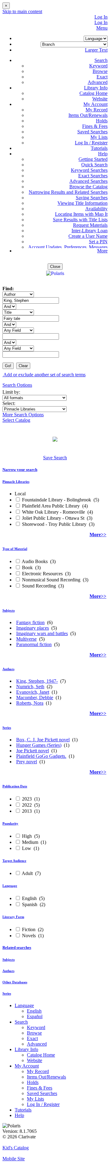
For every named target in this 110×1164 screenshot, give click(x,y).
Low (26, 848)
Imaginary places (32, 628)
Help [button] (103, 153)
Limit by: (11, 392)
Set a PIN (98, 241)
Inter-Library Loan (90, 230)
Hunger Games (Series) (38, 745)
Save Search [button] (55, 457)
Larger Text (96, 49)
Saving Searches (92, 197)
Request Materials (90, 225)
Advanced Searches (88, 181)
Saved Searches (92, 131)
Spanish (29, 904)
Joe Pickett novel (32, 750)
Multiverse (26, 639)
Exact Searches (93, 175)
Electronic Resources (42, 573)
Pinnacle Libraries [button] (15, 481)
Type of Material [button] (14, 549)
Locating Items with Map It (81, 214)
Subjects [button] (8, 610)
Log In (101, 17)
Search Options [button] (17, 385)
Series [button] (6, 727)
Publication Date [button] (14, 786)
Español (34, 1016)
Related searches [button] (16, 947)
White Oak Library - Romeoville (53, 512)
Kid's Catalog (15, 1147)
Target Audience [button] (14, 860)
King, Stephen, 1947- (37, 681)
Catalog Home (93, 93)
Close (55, 266)
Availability (96, 208)
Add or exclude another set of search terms (44, 374)
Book (27, 567)
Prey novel (26, 761)
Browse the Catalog (88, 186)
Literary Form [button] (13, 917)
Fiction (29, 929)
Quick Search (94, 164)
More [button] (102, 250)
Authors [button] (8, 669)
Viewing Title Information (82, 203)
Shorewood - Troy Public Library (54, 524)
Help (19, 1115)
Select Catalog (16, 420)
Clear (23, 365)
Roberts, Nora (29, 703)
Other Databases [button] (14, 982)
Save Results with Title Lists (80, 219)
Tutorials (99, 148)
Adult (27, 873)
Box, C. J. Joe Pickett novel (43, 739)
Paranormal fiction (34, 644)
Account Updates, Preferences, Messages (68, 247)
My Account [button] (95, 104)
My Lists (99, 137)
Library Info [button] (96, 87)
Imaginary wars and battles (42, 633)
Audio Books (35, 561)
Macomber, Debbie (34, 697)
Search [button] (101, 60)
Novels (29, 935)
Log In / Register (91, 142)
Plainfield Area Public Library (51, 505)
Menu (102, 28)
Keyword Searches (89, 170)
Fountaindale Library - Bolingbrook (56, 499)
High (27, 836)
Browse (100, 71)
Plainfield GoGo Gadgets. (41, 756)
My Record (97, 109)
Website (100, 98)
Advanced (98, 82)
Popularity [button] (10, 823)
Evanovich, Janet (32, 692)
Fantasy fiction (30, 622)
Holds (102, 120)
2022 (27, 805)
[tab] (55, 469)
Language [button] (9, 885)
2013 (27, 811)
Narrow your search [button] (19, 469)
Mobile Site (13, 1158)
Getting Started (93, 159)
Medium (30, 842)
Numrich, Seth (30, 686)
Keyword (98, 65)
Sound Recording (39, 585)
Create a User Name (88, 236)
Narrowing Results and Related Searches (68, 192)
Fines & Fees (95, 126)
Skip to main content (22, 11)
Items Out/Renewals (88, 115)
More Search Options (23, 414)
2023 (27, 798)
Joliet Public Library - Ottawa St (53, 518)
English (29, 898)
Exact (102, 76)
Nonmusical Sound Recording (51, 579)
